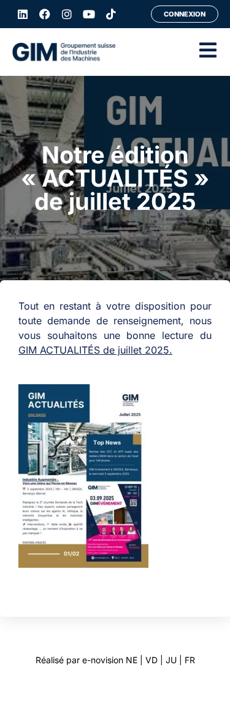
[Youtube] (89, 14)
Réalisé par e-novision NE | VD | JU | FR (115, 660)
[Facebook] (45, 14)
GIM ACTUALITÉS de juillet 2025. (95, 350)
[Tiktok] (111, 14)
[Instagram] (67, 14)
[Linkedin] (23, 14)
